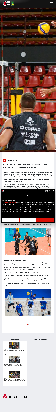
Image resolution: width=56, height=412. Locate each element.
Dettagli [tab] (19, 195)
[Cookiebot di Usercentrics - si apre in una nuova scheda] (44, 191)
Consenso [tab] (6, 195)
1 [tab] (27, 324)
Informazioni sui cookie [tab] (48, 195)
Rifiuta (10, 220)
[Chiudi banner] (53, 190)
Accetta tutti (46, 220)
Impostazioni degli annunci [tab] (33, 195)
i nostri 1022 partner (10, 202)
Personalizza (27, 220)
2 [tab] (28, 324)
